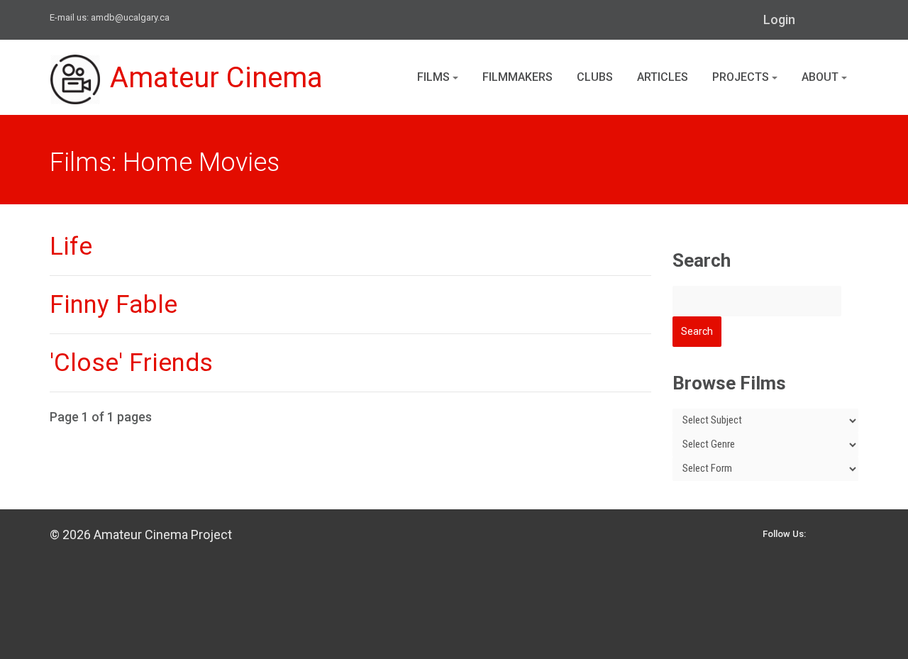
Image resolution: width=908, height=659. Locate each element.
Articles (662, 77)
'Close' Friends (131, 362)
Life (71, 246)
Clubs (595, 77)
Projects (742, 77)
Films (435, 77)
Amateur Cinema (216, 77)
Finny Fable (113, 304)
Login (779, 19)
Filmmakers (517, 77)
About (821, 77)
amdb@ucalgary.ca (130, 17)
